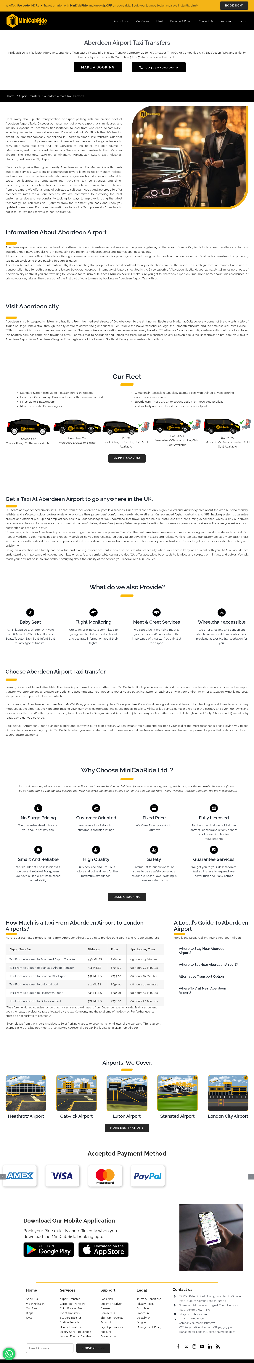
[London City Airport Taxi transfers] (228, 1076)
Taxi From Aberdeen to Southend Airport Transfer (42, 959)
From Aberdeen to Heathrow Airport (39, 993)
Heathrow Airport (26, 1116)
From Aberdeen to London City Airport (41, 976)
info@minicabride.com (193, 1314)
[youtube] (202, 1346)
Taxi (12, 967)
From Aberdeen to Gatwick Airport (38, 1001)
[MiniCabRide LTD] (27, 15)
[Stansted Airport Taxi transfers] (177, 1076)
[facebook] (178, 1346)
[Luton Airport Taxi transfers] (127, 1076)
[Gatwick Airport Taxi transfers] (77, 1076)
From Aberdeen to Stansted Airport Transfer (44, 967)
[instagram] (194, 1346)
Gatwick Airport (76, 1116)
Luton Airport (127, 1116)
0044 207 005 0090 (191, 1318)
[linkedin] (210, 1346)
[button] (211, 951)
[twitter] (186, 1346)
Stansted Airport (177, 1116)
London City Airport (228, 1116)
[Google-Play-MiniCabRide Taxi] (48, 1243)
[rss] (218, 1346)
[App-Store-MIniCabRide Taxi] (103, 1243)
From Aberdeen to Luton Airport (36, 984)
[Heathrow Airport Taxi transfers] (26, 1076)
